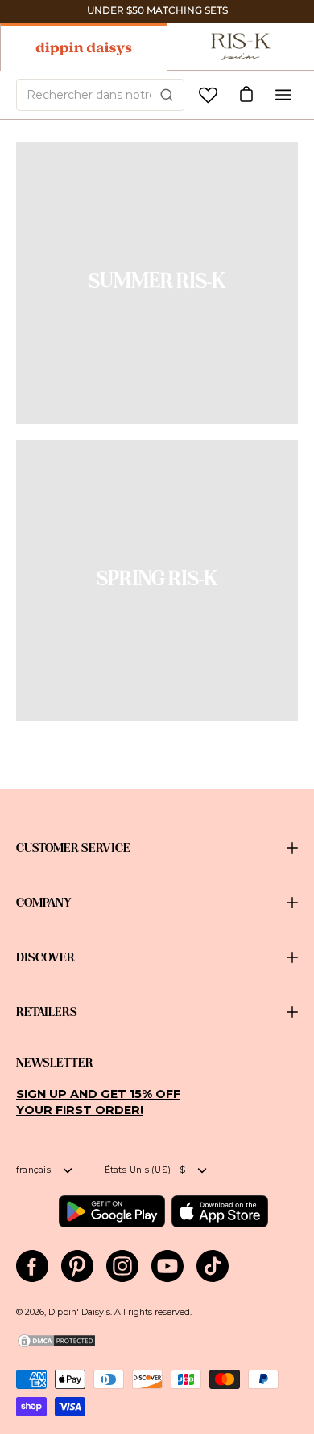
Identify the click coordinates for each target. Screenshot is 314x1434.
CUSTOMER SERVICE (73, 848)
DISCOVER (45, 957)
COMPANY (44, 902)
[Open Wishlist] (208, 95)
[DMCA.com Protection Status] (56, 1346)
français (33, 1170)
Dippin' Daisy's (79, 1312)
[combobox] (100, 95)
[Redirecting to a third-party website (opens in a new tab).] (111, 1211)
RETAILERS (46, 1012)
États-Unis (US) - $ (145, 1170)
